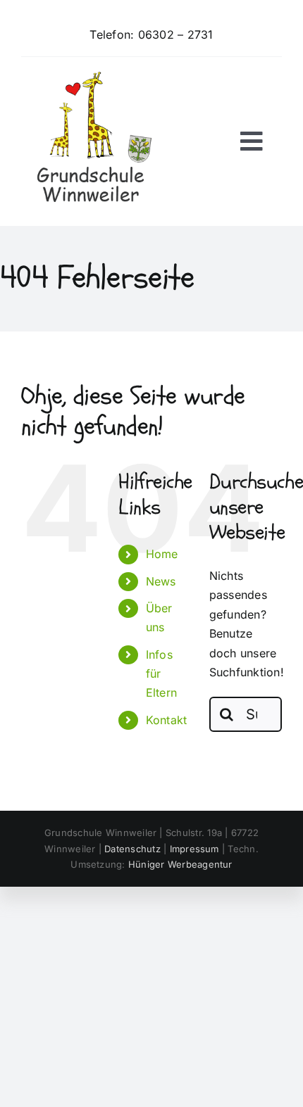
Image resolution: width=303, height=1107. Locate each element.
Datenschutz (132, 848)
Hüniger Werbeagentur (180, 864)
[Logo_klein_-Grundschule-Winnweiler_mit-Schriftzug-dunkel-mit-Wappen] (91, 77)
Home (162, 554)
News (161, 581)
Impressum (194, 848)
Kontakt (166, 720)
